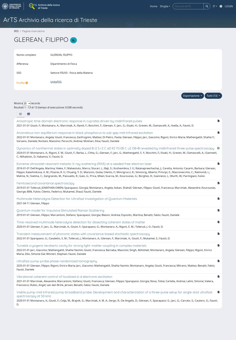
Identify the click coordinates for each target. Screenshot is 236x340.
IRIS (16, 31)
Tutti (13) (212, 95)
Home (153, 6)
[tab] (21, 114)
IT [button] (214, 6)
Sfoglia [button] (164, 6)
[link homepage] (13, 6)
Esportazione (191, 95)
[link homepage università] (44, 6)
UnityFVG (56, 82)
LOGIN (229, 6)
